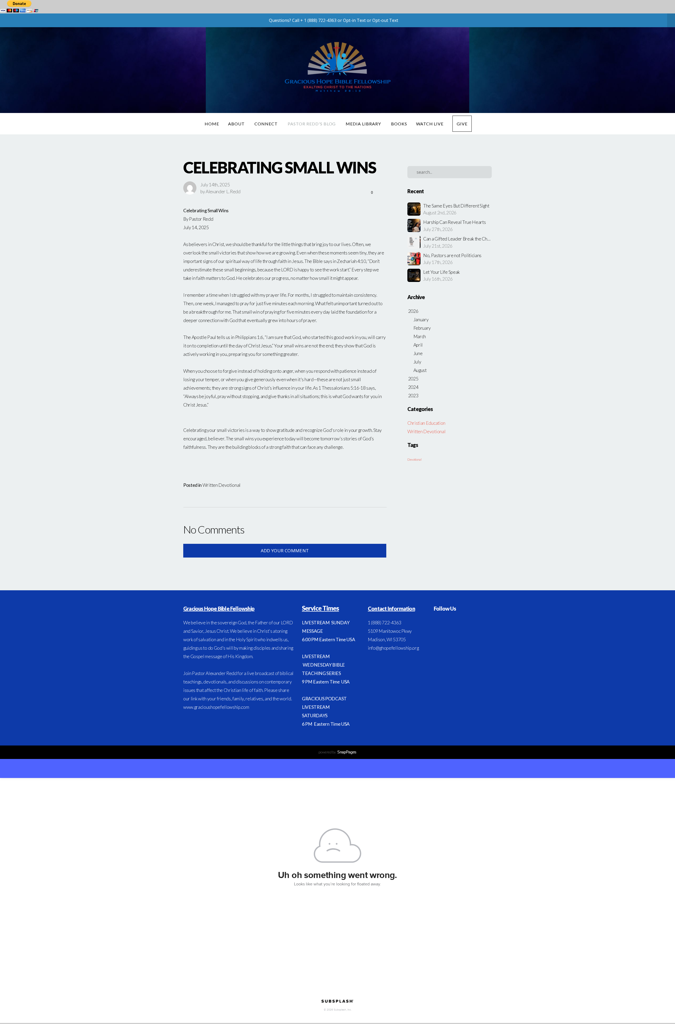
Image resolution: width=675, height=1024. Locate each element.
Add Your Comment (285, 551)
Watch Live (430, 123)
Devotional (414, 459)
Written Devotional (221, 485)
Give (462, 123)
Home (212, 123)
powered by (337, 752)
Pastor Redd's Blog (312, 123)
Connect (266, 123)
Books (399, 123)
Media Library (364, 123)
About (237, 123)
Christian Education (426, 423)
